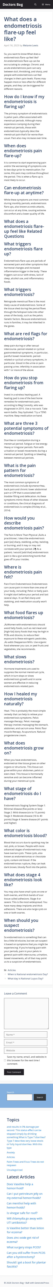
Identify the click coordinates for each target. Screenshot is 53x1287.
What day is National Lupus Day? (25, 978)
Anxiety (11, 1152)
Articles (12, 970)
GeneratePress (42, 1282)
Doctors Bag (13, 4)
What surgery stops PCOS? (24, 1247)
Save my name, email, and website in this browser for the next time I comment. (26, 1060)
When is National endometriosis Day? (28, 974)
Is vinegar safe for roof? (22, 1213)
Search (10, 1092)
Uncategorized (15, 1169)
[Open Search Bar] (35, 4)
